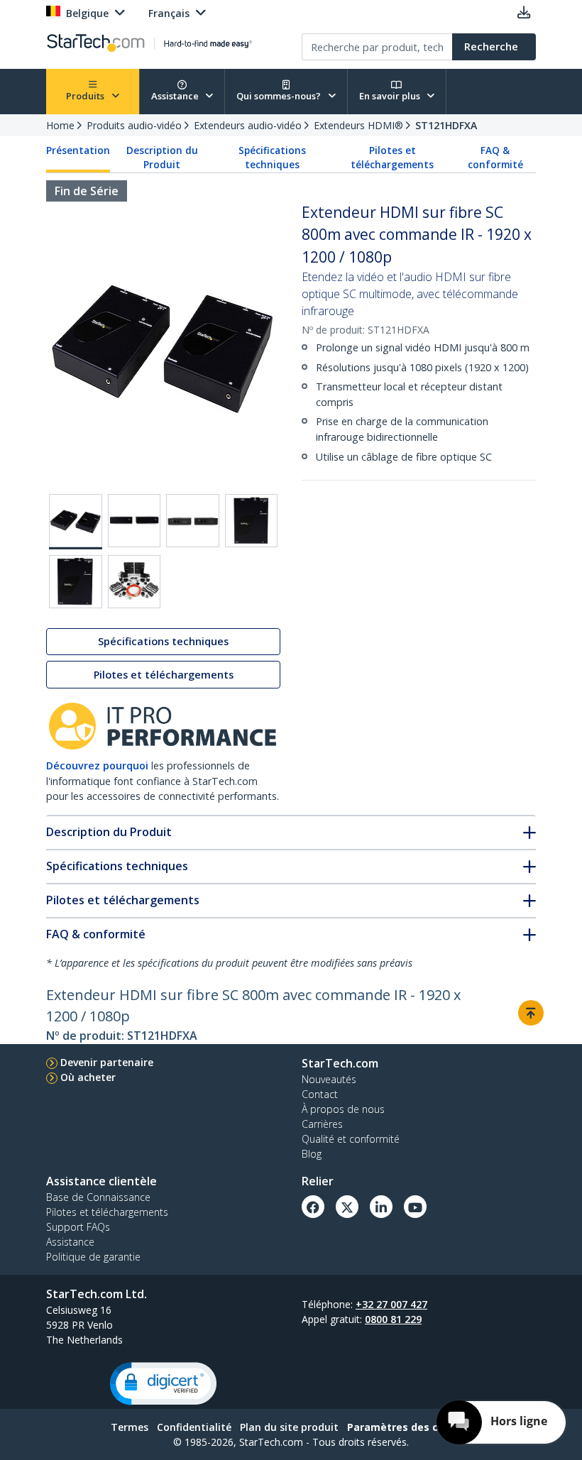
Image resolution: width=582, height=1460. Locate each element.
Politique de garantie (93, 1256)
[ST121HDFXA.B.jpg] (134, 520)
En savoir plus (390, 95)
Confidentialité (194, 1427)
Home (60, 125)
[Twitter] (347, 1206)
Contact (320, 1094)
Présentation (78, 150)
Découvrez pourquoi (97, 765)
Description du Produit (162, 157)
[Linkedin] (381, 1206)
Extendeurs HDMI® (358, 125)
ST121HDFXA (446, 125)
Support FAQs (78, 1227)
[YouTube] (415, 1206)
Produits (86, 95)
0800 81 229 (393, 1319)
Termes (129, 1427)
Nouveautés (329, 1079)
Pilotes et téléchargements (392, 157)
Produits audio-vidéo (134, 125)
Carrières (322, 1124)
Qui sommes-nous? (279, 95)
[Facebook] (313, 1206)
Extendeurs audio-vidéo (248, 125)
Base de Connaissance (98, 1197)
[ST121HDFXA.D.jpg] (251, 520)
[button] (163, 1384)
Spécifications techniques (272, 157)
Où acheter (88, 1077)
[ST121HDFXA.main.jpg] (75, 521)
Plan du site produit (289, 1427)
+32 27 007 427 (391, 1304)
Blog (312, 1153)
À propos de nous (343, 1109)
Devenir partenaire (106, 1062)
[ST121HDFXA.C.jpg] (192, 520)
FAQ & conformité (495, 157)
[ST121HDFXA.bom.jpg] (134, 581)
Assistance (176, 95)
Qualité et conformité (351, 1139)
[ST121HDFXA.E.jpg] (75, 581)
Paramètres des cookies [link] (409, 1427)
